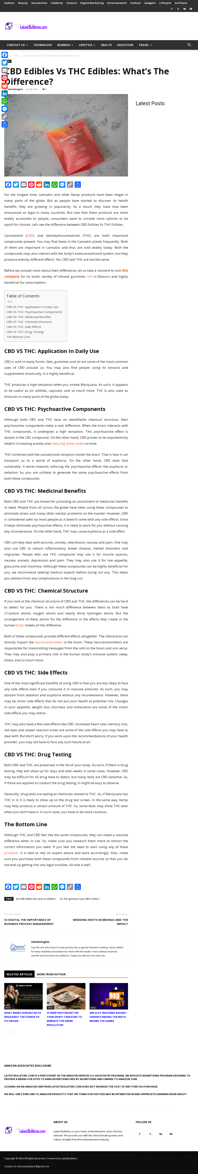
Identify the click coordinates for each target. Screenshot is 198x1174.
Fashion (9, 3)
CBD (30, 235)
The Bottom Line (18, 337)
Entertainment (117, 3)
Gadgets (150, 3)
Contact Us (16, 45)
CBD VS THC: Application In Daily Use (32, 307)
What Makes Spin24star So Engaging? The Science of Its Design (22, 1017)
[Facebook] (172, 9)
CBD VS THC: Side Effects (24, 327)
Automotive (39, 3)
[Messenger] (5, 109)
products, (11, 853)
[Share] (5, 124)
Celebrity (57, 3)
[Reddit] (5, 86)
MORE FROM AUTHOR (51, 974)
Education (125, 45)
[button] (189, 45)
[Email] (5, 70)
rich (89, 276)
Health (106, 45)
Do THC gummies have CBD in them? (79, 898)
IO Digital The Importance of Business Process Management (29, 922)
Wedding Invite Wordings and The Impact (100, 922)
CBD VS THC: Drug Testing (25, 332)
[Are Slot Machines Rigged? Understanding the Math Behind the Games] (109, 996)
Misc (17, 55)
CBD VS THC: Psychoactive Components (34, 312)
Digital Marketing (92, 3)
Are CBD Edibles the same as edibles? (36, 898)
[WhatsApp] (5, 101)
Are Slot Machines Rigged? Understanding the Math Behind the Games (108, 1017)
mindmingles (15, 89)
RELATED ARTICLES (19, 974)
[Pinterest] (5, 78)
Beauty (23, 3)
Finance (72, 3)
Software (181, 3)
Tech (170, 1154)
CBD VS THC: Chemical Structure (29, 322)
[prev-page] (6, 1032)
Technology (42, 45)
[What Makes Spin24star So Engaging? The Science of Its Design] (23, 996)
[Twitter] (178, 9)
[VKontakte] (184, 9)
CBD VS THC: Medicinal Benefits (29, 317)
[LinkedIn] (5, 93)
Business (63, 45)
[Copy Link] (5, 116)
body (20, 625)
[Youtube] (191, 9)
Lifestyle (165, 3)
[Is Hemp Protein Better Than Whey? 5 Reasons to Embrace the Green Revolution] (66, 996)
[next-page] (12, 1032)
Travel (144, 45)
